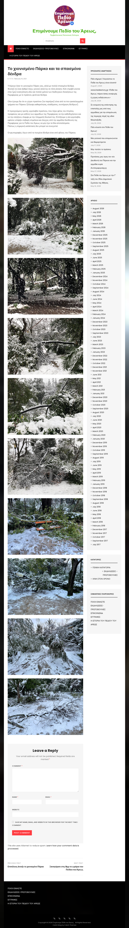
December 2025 (100, 235)
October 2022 (99, 363)
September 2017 (100, 540)
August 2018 (98, 503)
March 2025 (98, 265)
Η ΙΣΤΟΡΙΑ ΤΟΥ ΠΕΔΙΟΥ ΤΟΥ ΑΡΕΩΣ (25, 55)
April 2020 (97, 427)
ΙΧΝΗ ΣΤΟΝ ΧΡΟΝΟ (101, 579)
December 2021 (100, 367)
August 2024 (98, 291)
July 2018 (97, 506)
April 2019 (97, 472)
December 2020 (100, 397)
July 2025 (97, 253)
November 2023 (100, 325)
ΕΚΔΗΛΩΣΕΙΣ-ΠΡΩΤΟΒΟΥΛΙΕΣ (46, 48)
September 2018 (100, 499)
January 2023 (99, 352)
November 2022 (100, 359)
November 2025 (100, 238)
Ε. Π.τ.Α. (11, 79)
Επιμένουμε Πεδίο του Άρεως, (64, 31)
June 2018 (97, 510)
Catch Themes (70, 925)
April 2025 (97, 261)
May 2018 (97, 514)
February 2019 (99, 480)
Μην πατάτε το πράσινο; (101, 149)
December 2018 (100, 488)
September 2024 (100, 287)
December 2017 (100, 529)
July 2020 (97, 416)
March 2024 (98, 310)
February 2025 (99, 269)
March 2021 (98, 386)
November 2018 (100, 491)
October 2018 (99, 495)
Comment (17, 766)
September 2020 (100, 408)
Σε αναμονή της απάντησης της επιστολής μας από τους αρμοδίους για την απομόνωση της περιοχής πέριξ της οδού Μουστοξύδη (104, 112)
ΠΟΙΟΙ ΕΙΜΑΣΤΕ (22, 48)
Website (15, 809)
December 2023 (100, 321)
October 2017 (99, 537)
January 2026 (99, 231)
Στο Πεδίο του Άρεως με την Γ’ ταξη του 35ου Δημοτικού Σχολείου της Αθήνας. (103, 179)
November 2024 (100, 280)
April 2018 (97, 518)
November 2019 (100, 446)
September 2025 (100, 246)
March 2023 (98, 344)
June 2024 (97, 299)
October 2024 (99, 284)
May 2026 (97, 216)
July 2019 (97, 461)
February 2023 (99, 348)
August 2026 (98, 208)
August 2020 (98, 412)
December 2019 (100, 442)
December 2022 (100, 355)
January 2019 (98, 484)
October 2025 (99, 242)
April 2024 (97, 306)
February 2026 (99, 227)
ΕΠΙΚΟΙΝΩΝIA (68, 48)
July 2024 (97, 295)
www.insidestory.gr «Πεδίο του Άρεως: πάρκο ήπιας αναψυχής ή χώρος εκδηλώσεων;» (104, 94)
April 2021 (97, 382)
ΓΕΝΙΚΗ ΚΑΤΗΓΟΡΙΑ (101, 567)
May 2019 (97, 469)
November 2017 (100, 533)
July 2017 (97, 544)
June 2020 (97, 420)
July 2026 (97, 212)
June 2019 (97, 465)
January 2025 (99, 272)
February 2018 (99, 525)
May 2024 (97, 303)
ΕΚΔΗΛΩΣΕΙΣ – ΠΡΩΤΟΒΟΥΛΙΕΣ (110, 573)
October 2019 (99, 450)
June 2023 (97, 340)
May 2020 (97, 423)
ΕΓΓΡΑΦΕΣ (83, 48)
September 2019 (100, 454)
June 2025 (97, 257)
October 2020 (99, 404)
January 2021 (98, 393)
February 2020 (99, 435)
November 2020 (100, 401)
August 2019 (98, 457)
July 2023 (97, 337)
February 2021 (99, 389)
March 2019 (98, 476)
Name (15, 797)
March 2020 (98, 431)
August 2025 (98, 250)
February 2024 (99, 314)
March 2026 (98, 223)
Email (48, 797)
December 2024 (100, 276)
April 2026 (97, 219)
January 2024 (99, 318)
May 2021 (97, 378)
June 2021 (97, 374)
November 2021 (100, 370)
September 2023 (100, 333)
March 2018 (98, 522)
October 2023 (99, 329)
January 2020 (99, 438)
